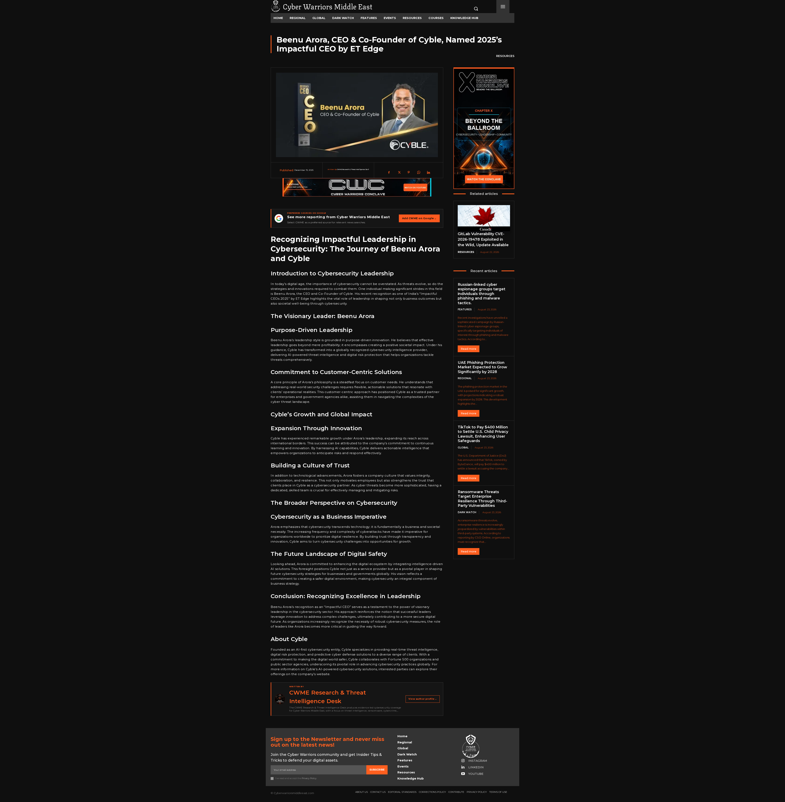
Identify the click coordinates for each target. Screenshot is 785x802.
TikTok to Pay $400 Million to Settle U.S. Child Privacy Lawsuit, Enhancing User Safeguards (483, 434)
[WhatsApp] (418, 172)
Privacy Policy (309, 778)
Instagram (477, 761)
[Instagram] (463, 761)
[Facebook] (389, 172)
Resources (505, 56)
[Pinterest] (409, 172)
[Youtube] (463, 774)
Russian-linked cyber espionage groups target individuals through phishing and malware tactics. (481, 293)
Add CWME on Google (419, 218)
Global (463, 447)
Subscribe (377, 769)
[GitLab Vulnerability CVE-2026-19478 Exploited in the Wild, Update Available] (484, 218)
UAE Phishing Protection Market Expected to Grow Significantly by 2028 (482, 367)
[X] (399, 172)
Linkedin (476, 767)
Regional (465, 378)
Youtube (475, 774)
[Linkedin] (428, 172)
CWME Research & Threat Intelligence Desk (353, 169)
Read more (468, 348)
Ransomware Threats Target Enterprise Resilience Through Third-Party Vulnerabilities (482, 499)
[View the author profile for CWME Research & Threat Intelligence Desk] (280, 699)
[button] (471, 8)
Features (465, 309)
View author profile (422, 698)
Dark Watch (467, 512)
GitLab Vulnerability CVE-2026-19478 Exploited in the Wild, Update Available (483, 239)
